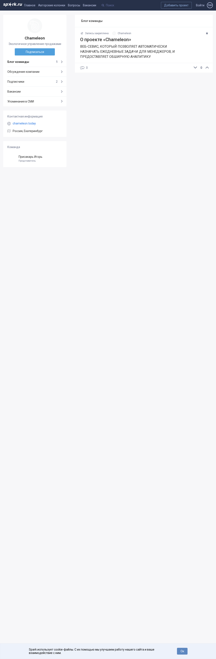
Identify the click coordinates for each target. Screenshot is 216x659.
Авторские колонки (51, 5)
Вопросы (74, 5)
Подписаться (35, 52)
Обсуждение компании (23, 71)
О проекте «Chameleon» (105, 39)
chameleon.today (24, 123)
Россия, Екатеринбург (28, 131)
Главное (29, 5)
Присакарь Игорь (30, 158)
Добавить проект (176, 5)
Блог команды (32, 61)
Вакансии (89, 5)
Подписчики (32, 81)
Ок (182, 651)
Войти (200, 5)
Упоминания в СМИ (20, 101)
